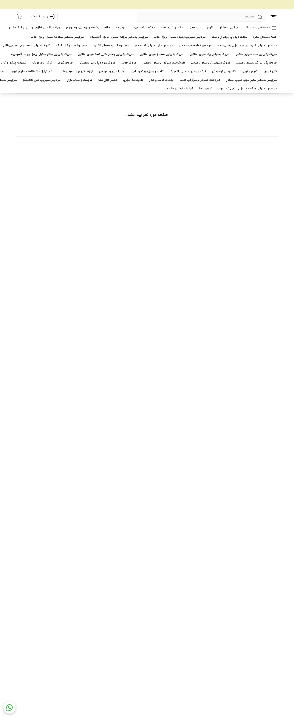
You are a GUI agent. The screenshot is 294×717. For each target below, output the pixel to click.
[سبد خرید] (19, 16)
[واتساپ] (9, 707)
